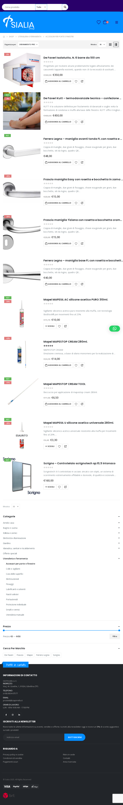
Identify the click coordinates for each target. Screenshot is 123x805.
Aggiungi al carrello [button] (59, 81)
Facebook (6, 714)
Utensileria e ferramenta (15, 558)
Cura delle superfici (14, 573)
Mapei (30, 655)
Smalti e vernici (13, 609)
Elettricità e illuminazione (14, 538)
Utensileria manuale (15, 614)
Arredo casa (8, 522)
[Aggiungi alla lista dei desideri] (76, 81)
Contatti (66, 758)
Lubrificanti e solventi (15, 589)
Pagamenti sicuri (10, 761)
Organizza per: (10, 44)
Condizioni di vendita (12, 758)
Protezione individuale (16, 604)
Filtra (115, 636)
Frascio (20, 655)
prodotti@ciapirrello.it (12, 700)
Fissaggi (10, 584)
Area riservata (69, 761)
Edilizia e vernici (10, 533)
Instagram (12, 714)
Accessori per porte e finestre (20, 563)
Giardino (7, 543)
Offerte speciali (10, 553)
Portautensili (12, 599)
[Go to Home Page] (4, 36)
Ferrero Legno (43, 655)
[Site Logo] (18, 22)
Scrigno (56, 655)
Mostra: (94, 44)
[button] (5, 2)
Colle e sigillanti (13, 568)
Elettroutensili (12, 579)
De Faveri (8, 655)
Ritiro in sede (69, 754)
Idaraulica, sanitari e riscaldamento (19, 548)
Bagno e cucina (10, 527)
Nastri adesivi (12, 594)
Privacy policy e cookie (13, 754)
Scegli (51, 326)
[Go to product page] (21, 273)
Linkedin (19, 714)
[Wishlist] (98, 22)
